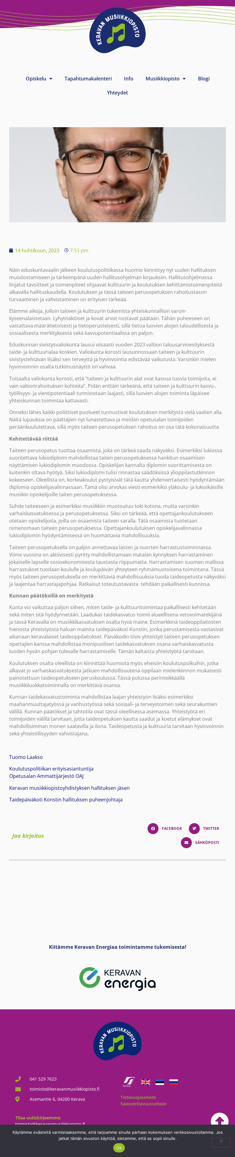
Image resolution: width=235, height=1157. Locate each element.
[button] (166, 828)
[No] (220, 1143)
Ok (119, 1147)
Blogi (204, 78)
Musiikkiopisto (163, 78)
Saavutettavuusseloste (143, 1104)
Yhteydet (117, 92)
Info (128, 78)
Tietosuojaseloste (138, 1097)
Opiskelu (36, 78)
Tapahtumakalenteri (88, 78)
